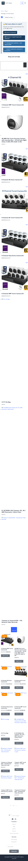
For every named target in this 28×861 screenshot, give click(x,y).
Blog (14, 826)
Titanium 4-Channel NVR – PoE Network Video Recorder (12, 621)
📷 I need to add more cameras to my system (13, 49)
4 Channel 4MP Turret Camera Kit (13, 105)
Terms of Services (14, 833)
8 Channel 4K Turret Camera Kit (12, 217)
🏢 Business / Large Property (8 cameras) (12, 37)
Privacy (14, 831)
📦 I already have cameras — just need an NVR (13, 43)
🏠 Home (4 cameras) (10, 32)
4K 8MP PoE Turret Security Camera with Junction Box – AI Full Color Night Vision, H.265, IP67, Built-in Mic (14, 140)
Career (14, 829)
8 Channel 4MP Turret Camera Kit (13, 293)
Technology (14, 839)
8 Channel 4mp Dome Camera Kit (13, 255)
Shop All (14, 630)
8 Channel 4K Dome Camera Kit (12, 180)
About (14, 824)
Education (14, 842)
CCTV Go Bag (6, 402)
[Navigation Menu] (22, 3)
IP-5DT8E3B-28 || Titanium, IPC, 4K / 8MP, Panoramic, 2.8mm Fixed (14, 511)
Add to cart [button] (5, 655)
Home (2, 11)
